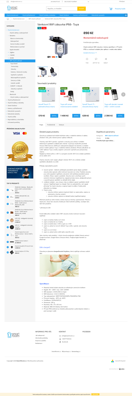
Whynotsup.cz (66, 351)
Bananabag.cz (76, 351)
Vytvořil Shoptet (120, 361)
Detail (54, 116)
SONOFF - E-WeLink (16, 86)
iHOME (12, 58)
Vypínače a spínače (17, 75)
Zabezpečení (14, 41)
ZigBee (12, 52)
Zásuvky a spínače (16, 89)
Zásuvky (13, 69)
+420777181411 (66, 339)
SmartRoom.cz (56, 351)
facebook (65, 342)
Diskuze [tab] (61, 125)
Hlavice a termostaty (16, 38)
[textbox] (65, 247)
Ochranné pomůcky (14, 122)
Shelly (12, 92)
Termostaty (14, 66)
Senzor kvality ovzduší (17, 44)
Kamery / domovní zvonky (19, 72)
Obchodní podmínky (70, 2)
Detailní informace (89, 53)
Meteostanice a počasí (17, 47)
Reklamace (38, 343)
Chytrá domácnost (13, 30)
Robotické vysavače (14, 111)
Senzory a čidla (15, 80)
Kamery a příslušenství (15, 108)
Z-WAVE (12, 55)
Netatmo (12, 36)
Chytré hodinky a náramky (16, 103)
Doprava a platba (40, 341)
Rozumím (95, 394)
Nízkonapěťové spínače (18, 78)
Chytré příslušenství (14, 100)
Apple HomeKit (14, 50)
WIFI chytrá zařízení (16, 61)
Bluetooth (13, 94)
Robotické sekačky (14, 114)
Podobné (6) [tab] (51, 125)
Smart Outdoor (12, 106)
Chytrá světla (12, 117)
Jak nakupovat (55, 2)
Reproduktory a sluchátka (16, 120)
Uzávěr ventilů (15, 83)
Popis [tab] (41, 125)
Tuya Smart (13, 64)
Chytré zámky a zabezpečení (19, 33)
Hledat (81, 8)
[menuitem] (12, 15)
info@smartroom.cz (68, 336)
